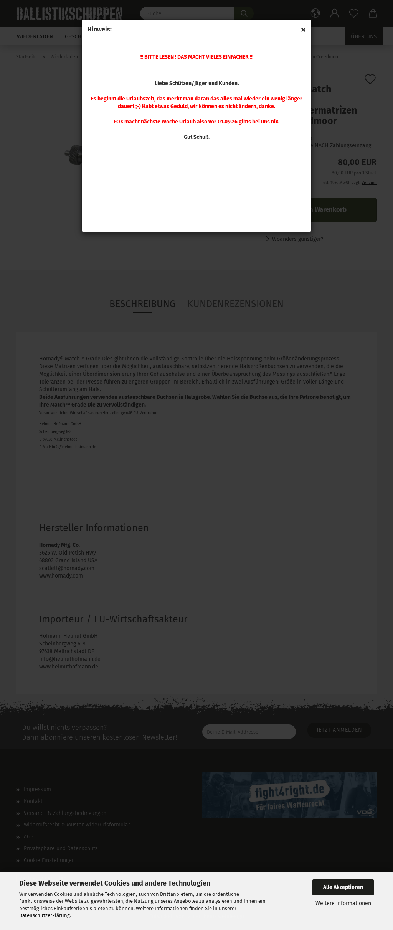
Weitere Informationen (343, 903)
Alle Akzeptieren (343, 887)
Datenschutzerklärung (44, 915)
